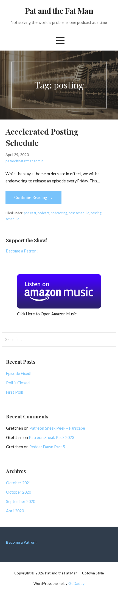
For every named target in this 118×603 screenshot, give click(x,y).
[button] (60, 40)
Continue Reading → (33, 197)
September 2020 (20, 501)
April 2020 (15, 510)
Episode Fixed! (19, 373)
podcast (43, 213)
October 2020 (18, 492)
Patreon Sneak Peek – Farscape (57, 428)
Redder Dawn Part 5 (47, 446)
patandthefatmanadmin (24, 161)
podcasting (59, 213)
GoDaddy (76, 583)
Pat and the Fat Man (59, 10)
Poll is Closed (18, 382)
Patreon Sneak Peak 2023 (51, 437)
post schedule (79, 213)
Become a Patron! (22, 251)
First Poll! (14, 392)
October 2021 (18, 482)
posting (96, 213)
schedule (12, 219)
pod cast (30, 213)
